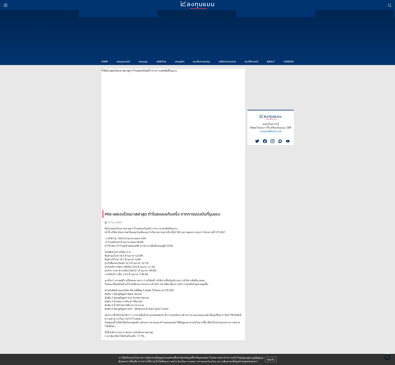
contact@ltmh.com (271, 131)
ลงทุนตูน (143, 61)
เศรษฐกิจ (179, 61)
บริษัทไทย (161, 61)
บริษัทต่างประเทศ (227, 61)
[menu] (5, 5)
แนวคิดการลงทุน (201, 61)
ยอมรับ (270, 359)
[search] (389, 5)
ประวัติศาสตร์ (251, 61)
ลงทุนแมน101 (123, 61)
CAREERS (288, 61)
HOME (104, 61)
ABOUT (271, 61)
